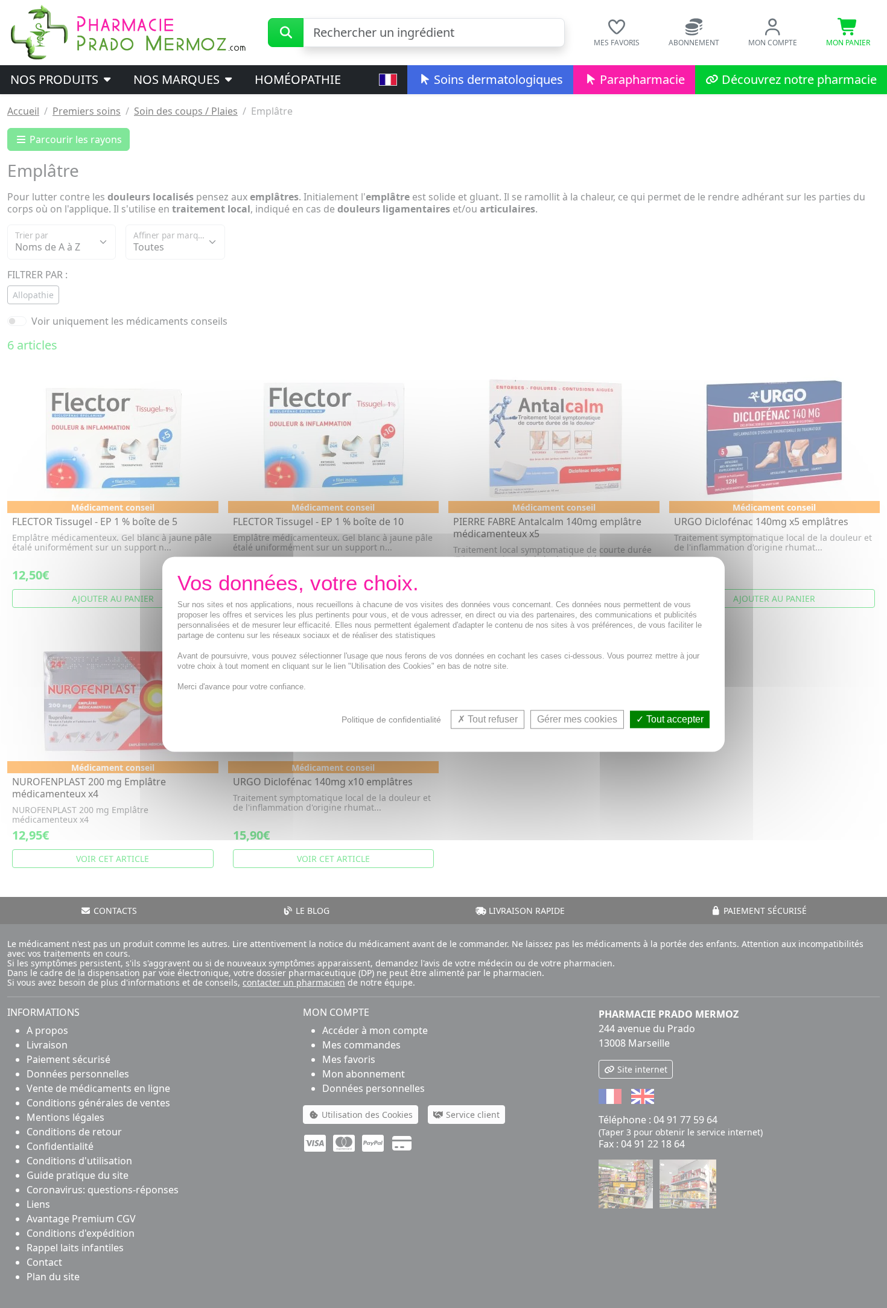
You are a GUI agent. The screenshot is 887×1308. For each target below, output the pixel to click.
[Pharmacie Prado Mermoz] (128, 31)
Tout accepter (674, 719)
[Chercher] (286, 32)
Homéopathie (298, 79)
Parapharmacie (641, 79)
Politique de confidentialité (391, 719)
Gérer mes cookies (577, 719)
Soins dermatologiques (497, 79)
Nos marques (178, 79)
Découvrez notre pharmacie (798, 79)
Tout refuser (491, 719)
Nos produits (55, 79)
